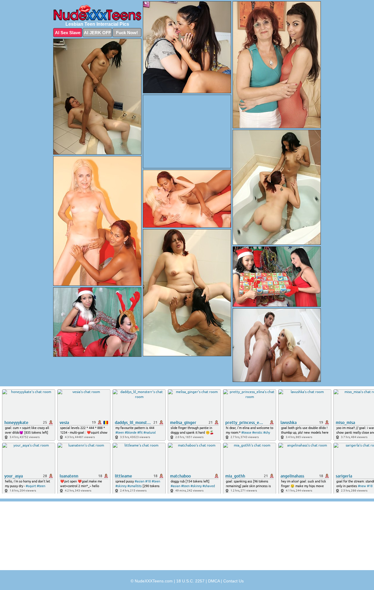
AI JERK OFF (97, 32)
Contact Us (233, 581)
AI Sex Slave (67, 32)
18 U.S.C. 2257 (190, 581)
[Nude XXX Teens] (97, 13)
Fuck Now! (127, 32)
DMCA (214, 581)
